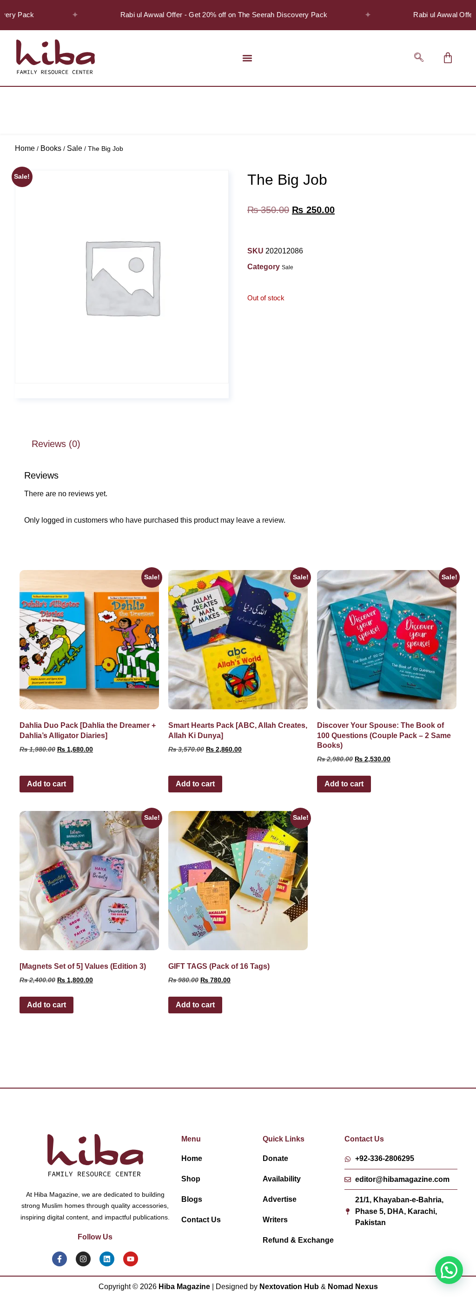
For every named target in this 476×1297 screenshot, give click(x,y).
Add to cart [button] (46, 784)
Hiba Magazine (184, 1287)
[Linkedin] (106, 1259)
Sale (74, 148)
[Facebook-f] (59, 1259)
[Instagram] (83, 1259)
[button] (247, 57)
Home (25, 148)
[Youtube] (130, 1259)
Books (50, 148)
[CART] (448, 57)
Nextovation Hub (289, 1287)
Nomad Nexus (353, 1287)
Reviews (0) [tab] (56, 444)
